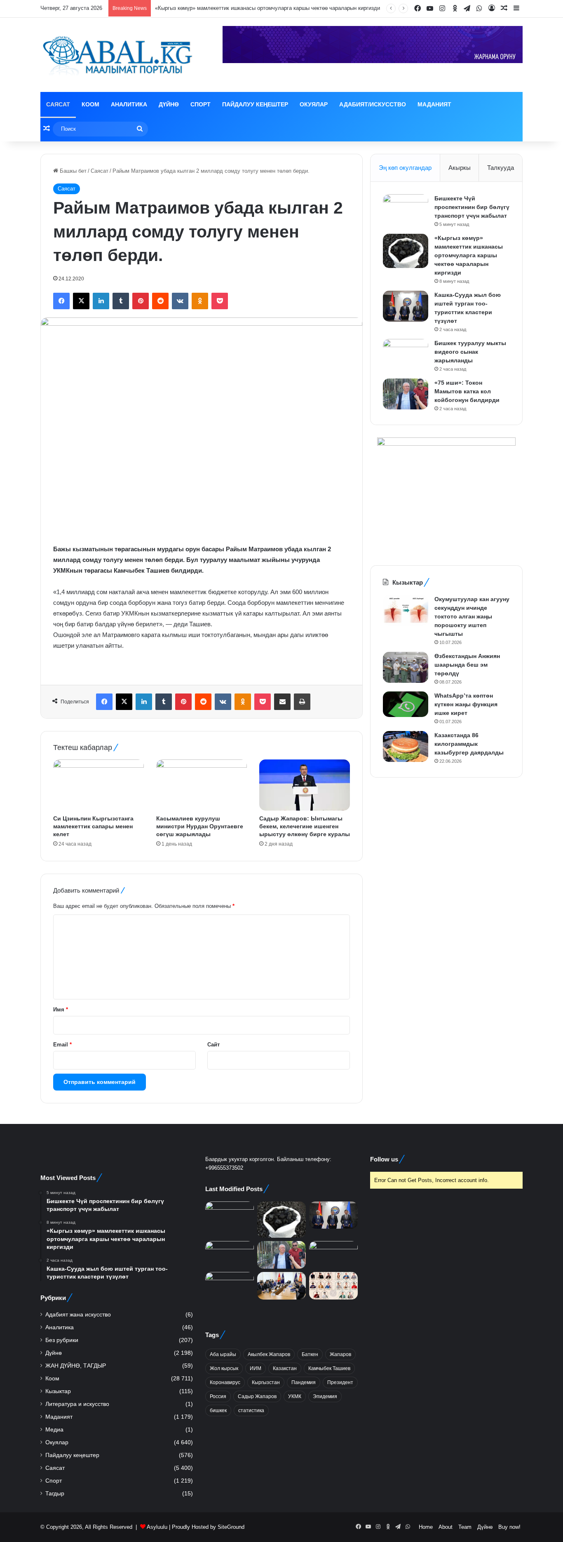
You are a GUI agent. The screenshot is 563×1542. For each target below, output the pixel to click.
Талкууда (500, 167)
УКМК (294, 1396)
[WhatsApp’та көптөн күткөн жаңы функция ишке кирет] (405, 704)
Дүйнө (169, 104)
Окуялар (314, 104)
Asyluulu (157, 1527)
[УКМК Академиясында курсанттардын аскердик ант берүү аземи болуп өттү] (333, 1255)
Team (465, 1527)
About (446, 1527)
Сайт (213, 1044)
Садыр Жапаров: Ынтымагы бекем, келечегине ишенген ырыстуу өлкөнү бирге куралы (304, 826)
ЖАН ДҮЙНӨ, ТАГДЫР (75, 1366)
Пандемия (303, 1382)
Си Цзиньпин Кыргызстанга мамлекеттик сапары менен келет (93, 826)
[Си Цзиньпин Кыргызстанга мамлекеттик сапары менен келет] (98, 785)
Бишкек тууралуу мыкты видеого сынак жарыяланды (470, 352)
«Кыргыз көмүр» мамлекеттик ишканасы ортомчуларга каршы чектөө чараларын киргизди (468, 255)
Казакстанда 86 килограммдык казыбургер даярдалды (469, 744)
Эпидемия (325, 1396)
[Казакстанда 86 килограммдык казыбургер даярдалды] (405, 746)
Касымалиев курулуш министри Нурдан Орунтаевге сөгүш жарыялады (199, 826)
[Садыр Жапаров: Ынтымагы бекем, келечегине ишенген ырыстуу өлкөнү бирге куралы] (304, 785)
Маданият (434, 104)
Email (62, 1044)
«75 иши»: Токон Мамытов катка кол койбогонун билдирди (467, 391)
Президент (340, 1382)
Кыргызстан (266, 1382)
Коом (90, 104)
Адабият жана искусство (78, 1315)
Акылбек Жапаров (269, 1354)
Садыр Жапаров (257, 1396)
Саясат (58, 104)
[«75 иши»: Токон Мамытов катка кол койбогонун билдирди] (405, 393)
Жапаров (340, 1354)
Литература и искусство (77, 1404)
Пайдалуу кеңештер (255, 104)
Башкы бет (72, 171)
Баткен (310, 1354)
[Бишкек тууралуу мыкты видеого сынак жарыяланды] (405, 354)
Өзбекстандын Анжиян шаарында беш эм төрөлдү (467, 665)
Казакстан (285, 1368)
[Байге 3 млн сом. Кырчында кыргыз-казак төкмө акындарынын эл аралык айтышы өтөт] (333, 1286)
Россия (218, 1396)
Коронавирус (225, 1382)
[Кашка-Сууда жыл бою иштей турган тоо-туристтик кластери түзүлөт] (405, 306)
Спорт (200, 104)
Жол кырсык (224, 1368)
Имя (60, 1009)
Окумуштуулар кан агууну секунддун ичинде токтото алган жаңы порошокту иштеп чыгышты (471, 616)
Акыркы (459, 167)
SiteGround (231, 1527)
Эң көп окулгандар (405, 167)
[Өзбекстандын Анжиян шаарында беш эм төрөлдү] (405, 667)
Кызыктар (58, 1391)
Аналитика (129, 104)
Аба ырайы (223, 1354)
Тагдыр (54, 1493)
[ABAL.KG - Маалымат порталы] (116, 54)
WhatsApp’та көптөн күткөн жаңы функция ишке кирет (465, 704)
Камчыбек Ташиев (329, 1368)
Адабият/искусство (372, 104)
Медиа (54, 1430)
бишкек (218, 1410)
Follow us (384, 1159)
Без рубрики (61, 1340)
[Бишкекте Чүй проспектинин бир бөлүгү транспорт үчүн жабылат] (405, 209)
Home (426, 1527)
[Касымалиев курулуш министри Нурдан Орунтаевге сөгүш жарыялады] (201, 785)
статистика (251, 1410)
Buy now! (509, 1527)
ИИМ (255, 1368)
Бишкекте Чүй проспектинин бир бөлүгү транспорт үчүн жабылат (471, 207)
